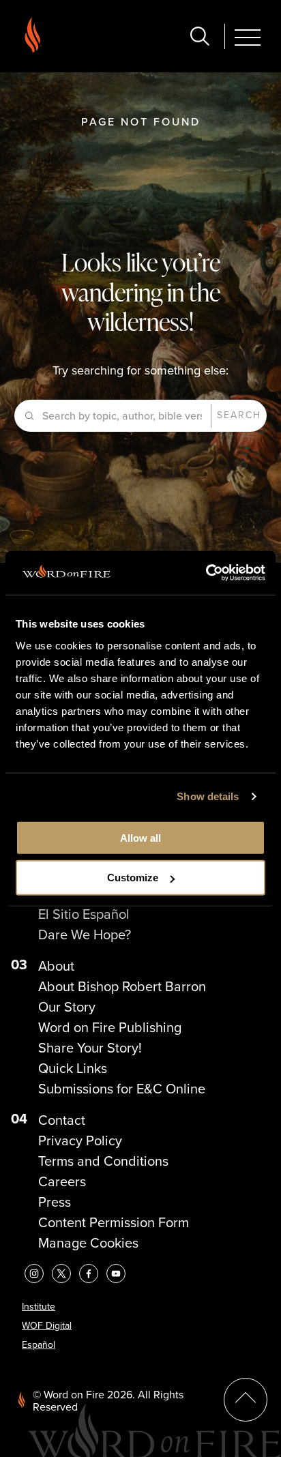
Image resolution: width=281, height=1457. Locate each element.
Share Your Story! (90, 1047)
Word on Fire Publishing (109, 1027)
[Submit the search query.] (29, 416)
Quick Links (72, 1068)
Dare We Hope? (84, 934)
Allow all (140, 837)
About (56, 966)
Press (54, 1202)
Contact (61, 1120)
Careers (62, 1181)
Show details (208, 796)
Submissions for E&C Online (121, 1088)
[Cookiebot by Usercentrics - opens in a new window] (205, 573)
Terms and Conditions (103, 1161)
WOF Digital (47, 1326)
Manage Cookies (88, 1243)
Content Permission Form (113, 1222)
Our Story (66, 1007)
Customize (132, 877)
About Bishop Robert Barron (122, 986)
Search (239, 415)
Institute (38, 1306)
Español (38, 1345)
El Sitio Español (84, 914)
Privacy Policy (80, 1140)
